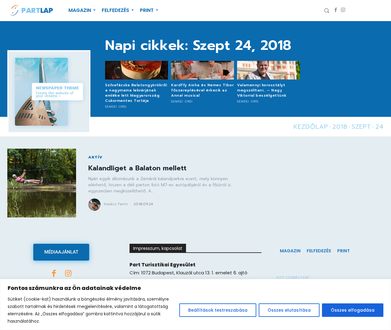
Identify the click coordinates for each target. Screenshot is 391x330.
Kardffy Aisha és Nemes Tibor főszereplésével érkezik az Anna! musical (202, 90)
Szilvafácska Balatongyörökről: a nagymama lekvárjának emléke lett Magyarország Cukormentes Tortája (136, 92)
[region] (195, 304)
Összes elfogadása (353, 310)
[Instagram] (343, 10)
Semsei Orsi (116, 106)
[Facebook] (335, 10)
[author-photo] (95, 204)
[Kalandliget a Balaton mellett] (41, 183)
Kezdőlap (311, 126)
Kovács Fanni (116, 204)
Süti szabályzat (292, 277)
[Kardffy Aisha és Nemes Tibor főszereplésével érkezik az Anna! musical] (202, 70)
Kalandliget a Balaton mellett (137, 168)
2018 (339, 126)
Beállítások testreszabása (217, 310)
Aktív (95, 157)
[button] (326, 10)
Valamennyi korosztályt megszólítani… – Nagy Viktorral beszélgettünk (262, 90)
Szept (361, 126)
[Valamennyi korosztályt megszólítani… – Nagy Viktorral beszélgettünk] (268, 70)
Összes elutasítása (289, 310)
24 (379, 126)
